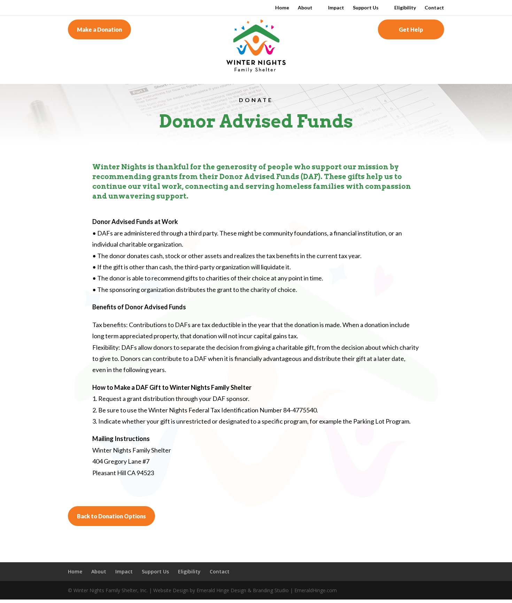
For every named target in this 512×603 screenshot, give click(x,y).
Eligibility (405, 7)
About (305, 7)
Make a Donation (99, 29)
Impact (336, 7)
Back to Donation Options (111, 516)
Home (282, 7)
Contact (434, 7)
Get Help (411, 29)
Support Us (366, 7)
